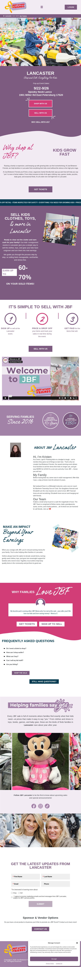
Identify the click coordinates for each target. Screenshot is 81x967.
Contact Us (59, 963)
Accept (54, 959)
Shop (14, 893)
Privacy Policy (50, 963)
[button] (77, 943)
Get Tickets (23, 16)
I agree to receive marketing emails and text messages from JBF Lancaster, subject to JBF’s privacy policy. (40, 897)
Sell (20, 893)
